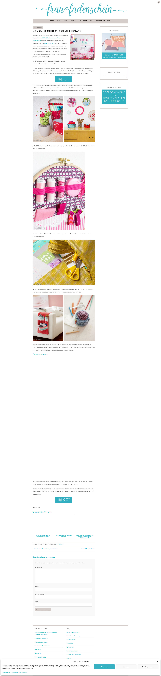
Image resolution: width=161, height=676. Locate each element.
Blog (65, 21)
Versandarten (70, 647)
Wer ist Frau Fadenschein (73, 654)
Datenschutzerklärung (16, 672)
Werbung (69, 658)
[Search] (124, 76)
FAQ (91, 21)
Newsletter (83, 21)
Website (37, 602)
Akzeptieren (104, 667)
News (52, 21)
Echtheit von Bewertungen (42, 646)
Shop (58, 21)
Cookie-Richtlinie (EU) (103, 21)
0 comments (60, 544)
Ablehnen (126, 667)
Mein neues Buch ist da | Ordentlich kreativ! (57, 31)
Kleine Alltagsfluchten (87, 548)
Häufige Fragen (70, 639)
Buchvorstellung (38, 27)
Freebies (73, 21)
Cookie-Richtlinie (6, 672)
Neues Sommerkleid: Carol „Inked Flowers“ (46, 548)
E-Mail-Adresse (39, 594)
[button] (157, 661)
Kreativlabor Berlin (49, 43)
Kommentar (39, 567)
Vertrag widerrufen (40, 657)
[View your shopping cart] (158, 2)
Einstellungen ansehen (148, 667)
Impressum (24, 672)
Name (37, 586)
